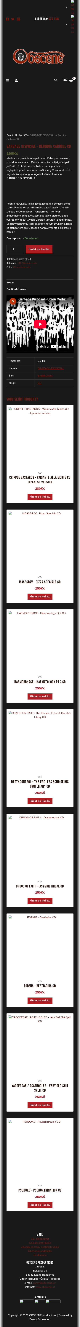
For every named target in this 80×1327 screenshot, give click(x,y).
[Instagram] (18, 19)
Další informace (16, 289)
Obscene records (22, 267)
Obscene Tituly (29, 263)
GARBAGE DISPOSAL (51, 368)
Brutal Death (45, 375)
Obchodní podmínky (40, 1251)
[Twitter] (13, 19)
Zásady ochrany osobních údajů (40, 1247)
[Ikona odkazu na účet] (16, 80)
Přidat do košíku (39, 249)
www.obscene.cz (45, 1287)
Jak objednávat (40, 1238)
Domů (10, 135)
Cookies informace (40, 1242)
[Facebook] (7, 19)
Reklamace (40, 1255)
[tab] (40, 282)
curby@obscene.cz (44, 1282)
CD (26, 135)
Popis (10, 282)
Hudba (18, 135)
